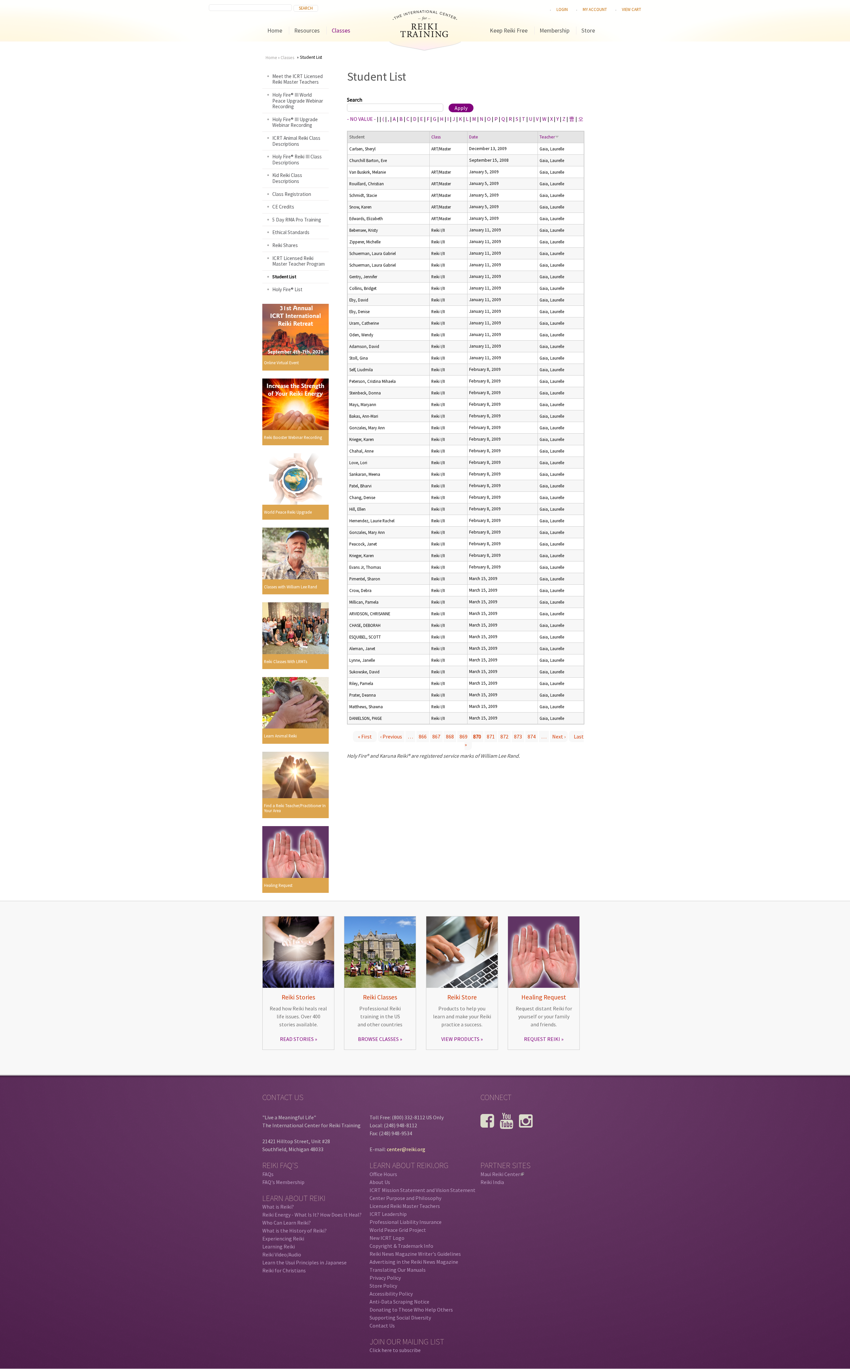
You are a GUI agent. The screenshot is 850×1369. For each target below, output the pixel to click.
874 (532, 736)
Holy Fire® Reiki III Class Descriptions (297, 159)
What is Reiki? (278, 1206)
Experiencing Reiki (283, 1238)
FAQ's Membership (283, 1182)
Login (562, 9)
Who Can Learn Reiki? (286, 1222)
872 (504, 736)
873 (518, 736)
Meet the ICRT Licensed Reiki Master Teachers (297, 79)
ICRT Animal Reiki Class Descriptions (296, 141)
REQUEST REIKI (542, 1039)
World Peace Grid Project (398, 1230)
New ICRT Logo (387, 1238)
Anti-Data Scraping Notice (399, 1301)
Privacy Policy (385, 1277)
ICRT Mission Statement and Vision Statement (422, 1190)
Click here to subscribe (395, 1350)
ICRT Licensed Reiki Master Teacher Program (298, 261)
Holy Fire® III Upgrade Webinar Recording (295, 122)
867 (436, 736)
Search (354, 99)
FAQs (268, 1174)
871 (491, 736)
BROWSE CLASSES (378, 1039)
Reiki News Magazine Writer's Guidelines (415, 1253)
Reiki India (492, 1182)
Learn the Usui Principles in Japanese (304, 1262)
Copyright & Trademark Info (401, 1245)
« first (365, 736)
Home (274, 30)
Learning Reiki (278, 1246)
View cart (631, 9)
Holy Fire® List (287, 289)
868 (450, 736)
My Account (595, 9)
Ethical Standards (290, 232)
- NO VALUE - (361, 119)
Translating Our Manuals (398, 1269)
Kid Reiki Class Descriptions (287, 178)
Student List (284, 277)
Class (436, 137)
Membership (554, 30)
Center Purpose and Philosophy (405, 1198)
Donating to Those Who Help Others (411, 1309)
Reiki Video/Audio (281, 1254)
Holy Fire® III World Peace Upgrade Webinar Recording (297, 101)
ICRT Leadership (388, 1214)
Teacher (547, 137)
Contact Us (382, 1325)
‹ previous (391, 736)
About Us (380, 1182)
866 (423, 736)
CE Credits (283, 207)
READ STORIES (297, 1039)
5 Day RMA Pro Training (296, 219)
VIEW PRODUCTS (460, 1039)
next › (558, 736)
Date (473, 137)
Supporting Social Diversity (400, 1317)
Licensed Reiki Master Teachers (405, 1206)
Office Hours (383, 1174)
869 (464, 736)
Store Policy (383, 1285)
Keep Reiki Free (509, 30)
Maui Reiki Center (501, 1174)
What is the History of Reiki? (294, 1230)
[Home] (425, 35)
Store (588, 30)
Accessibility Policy (391, 1293)
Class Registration (291, 194)
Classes (341, 30)
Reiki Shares (285, 245)
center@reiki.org (406, 1149)
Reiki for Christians (284, 1270)
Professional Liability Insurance (406, 1222)
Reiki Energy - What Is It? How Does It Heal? (312, 1214)
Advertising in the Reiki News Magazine (414, 1261)
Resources (307, 30)
